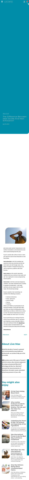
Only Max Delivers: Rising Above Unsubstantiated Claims (17, 467)
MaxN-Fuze (21, 323)
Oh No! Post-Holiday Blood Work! (18, 392)
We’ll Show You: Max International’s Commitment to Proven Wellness (18, 452)
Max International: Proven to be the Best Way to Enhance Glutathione (18, 437)
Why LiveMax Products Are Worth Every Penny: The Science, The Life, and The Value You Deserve (18, 406)
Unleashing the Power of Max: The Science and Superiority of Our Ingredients (18, 423)
